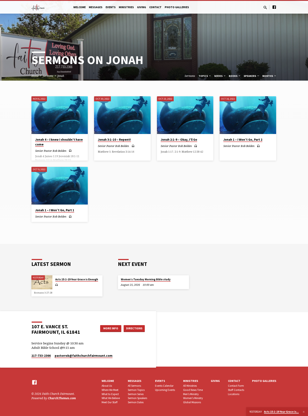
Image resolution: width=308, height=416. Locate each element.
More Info (110, 328)
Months (268, 75)
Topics (203, 75)
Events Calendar (164, 386)
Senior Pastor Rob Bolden (50, 151)
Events (111, 7)
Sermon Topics (136, 390)
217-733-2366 (41, 356)
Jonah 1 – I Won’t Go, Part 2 (242, 140)
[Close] (303, 412)
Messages (95, 7)
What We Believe (111, 398)
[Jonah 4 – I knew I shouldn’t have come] (59, 115)
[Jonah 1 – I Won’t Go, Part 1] (59, 186)
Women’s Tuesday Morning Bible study (146, 279)
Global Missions (192, 402)
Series (218, 75)
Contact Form (236, 386)
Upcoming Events (165, 390)
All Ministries (190, 386)
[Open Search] (265, 7)
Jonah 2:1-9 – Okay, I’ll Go (179, 140)
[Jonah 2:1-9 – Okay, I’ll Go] (185, 115)
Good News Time (193, 390)
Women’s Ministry (193, 398)
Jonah (60, 76)
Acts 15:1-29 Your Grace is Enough (76, 279)
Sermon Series (136, 394)
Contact (155, 7)
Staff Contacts (236, 390)
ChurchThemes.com (62, 398)
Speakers (250, 75)
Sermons (48, 76)
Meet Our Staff (110, 402)
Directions (134, 328)
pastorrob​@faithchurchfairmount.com (84, 356)
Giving (141, 7)
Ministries (126, 7)
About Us (107, 386)
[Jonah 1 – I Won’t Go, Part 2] (248, 115)
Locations (233, 394)
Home (35, 76)
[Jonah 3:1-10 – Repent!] (122, 115)
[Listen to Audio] (70, 151)
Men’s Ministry (191, 394)
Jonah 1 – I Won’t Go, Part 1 (54, 210)
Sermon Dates (136, 402)
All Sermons (134, 386)
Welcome (79, 7)
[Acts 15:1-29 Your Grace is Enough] (41, 282)
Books (233, 75)
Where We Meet (110, 390)
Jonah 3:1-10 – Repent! (114, 140)
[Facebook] (274, 7)
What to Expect (110, 394)
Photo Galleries (177, 7)
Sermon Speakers (137, 398)
